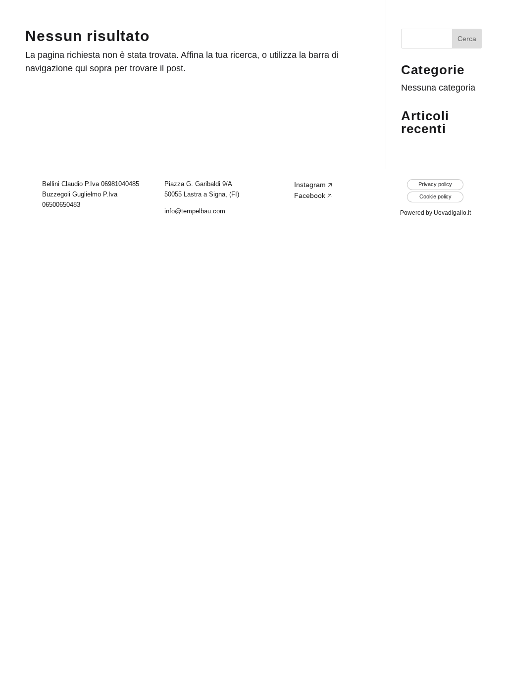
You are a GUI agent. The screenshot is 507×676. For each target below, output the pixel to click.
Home (229, 19)
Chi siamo (301, 19)
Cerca (466, 39)
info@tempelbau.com (194, 211)
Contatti (462, 19)
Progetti (382, 19)
